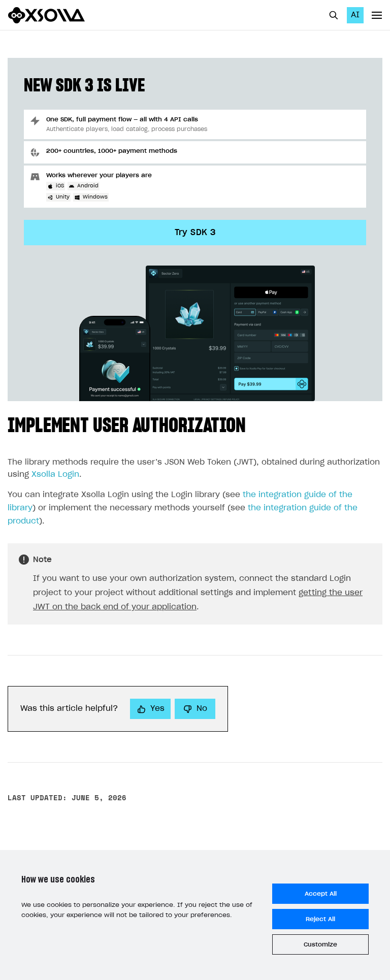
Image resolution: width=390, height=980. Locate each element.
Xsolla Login (55, 474)
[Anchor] (256, 423)
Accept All (321, 894)
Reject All (320, 919)
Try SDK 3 (195, 232)
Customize (320, 944)
